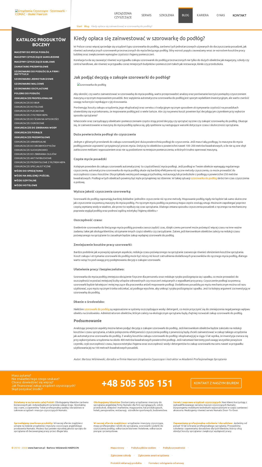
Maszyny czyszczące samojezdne (36, 57)
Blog (185, 15)
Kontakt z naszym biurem (216, 383)
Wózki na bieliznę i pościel (32, 175)
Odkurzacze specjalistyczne (32, 166)
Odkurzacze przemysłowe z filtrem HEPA (39, 162)
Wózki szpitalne (25, 180)
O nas (221, 15)
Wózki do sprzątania (28, 171)
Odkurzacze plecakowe (29, 111)
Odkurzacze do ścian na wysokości (36, 119)
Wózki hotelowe (25, 185)
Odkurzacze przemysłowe (32, 137)
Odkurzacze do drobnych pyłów (34, 146)
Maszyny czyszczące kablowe (34, 61)
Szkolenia (166, 15)
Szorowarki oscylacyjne (31, 88)
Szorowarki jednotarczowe (33, 79)
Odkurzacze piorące (28, 132)
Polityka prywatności (174, 447)
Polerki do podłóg (27, 93)
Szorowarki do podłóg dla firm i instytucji (36, 72)
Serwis (146, 15)
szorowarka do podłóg (204, 178)
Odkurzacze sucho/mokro (31, 150)
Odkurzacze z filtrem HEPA (31, 115)
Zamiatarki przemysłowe (31, 66)
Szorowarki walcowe (29, 83)
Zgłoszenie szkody (121, 455)
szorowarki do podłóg (96, 309)
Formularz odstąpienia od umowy (166, 463)
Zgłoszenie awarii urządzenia (153, 455)
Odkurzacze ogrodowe (29, 123)
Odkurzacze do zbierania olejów (35, 154)
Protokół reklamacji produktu (126, 463)
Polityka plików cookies (143, 447)
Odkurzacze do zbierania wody (35, 127)
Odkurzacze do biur (26, 102)
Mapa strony (117, 447)
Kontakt (239, 15)
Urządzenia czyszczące (123, 15)
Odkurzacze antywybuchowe (33, 158)
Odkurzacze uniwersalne (30, 141)
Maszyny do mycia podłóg (31, 52)
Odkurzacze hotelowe (28, 106)
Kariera (203, 15)
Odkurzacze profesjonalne (33, 98)
